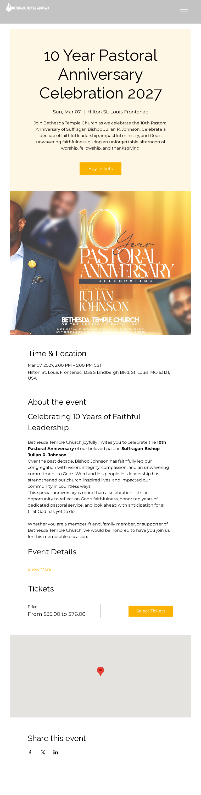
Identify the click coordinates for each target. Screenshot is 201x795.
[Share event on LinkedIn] (55, 752)
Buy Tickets (100, 168)
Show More (39, 569)
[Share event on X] (43, 752)
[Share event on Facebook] (30, 752)
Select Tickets (150, 610)
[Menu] (184, 11)
